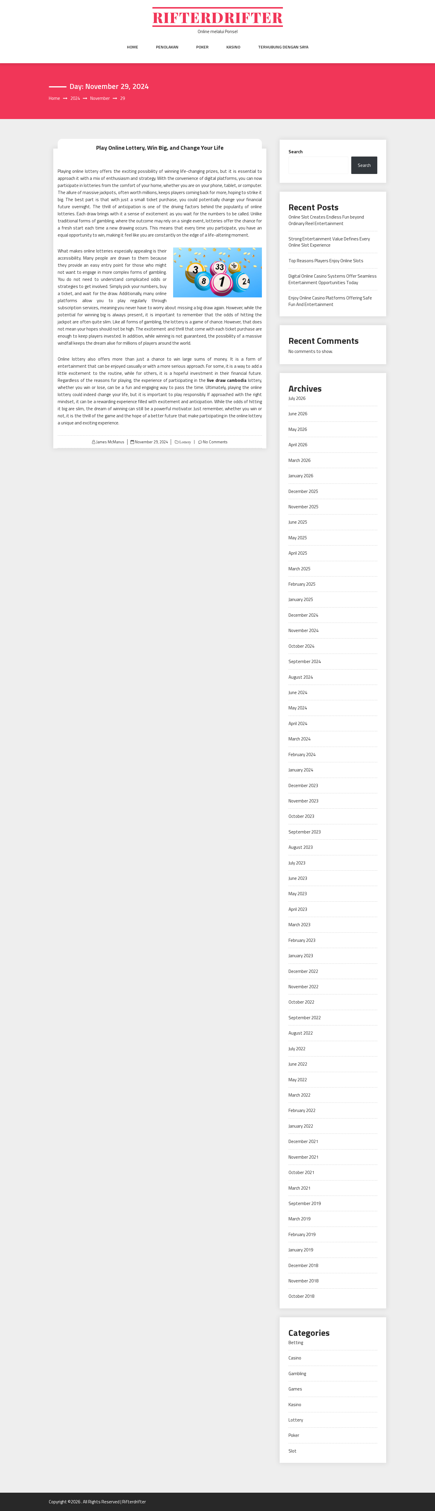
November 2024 (303, 630)
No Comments (215, 442)
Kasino (233, 47)
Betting (296, 1342)
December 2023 (303, 785)
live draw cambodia (226, 380)
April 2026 (298, 444)
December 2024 (303, 615)
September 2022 (305, 1017)
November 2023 (303, 800)
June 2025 (298, 522)
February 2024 (302, 754)
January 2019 (301, 1249)
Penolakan (167, 47)
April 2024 (298, 723)
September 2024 (305, 661)
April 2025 (298, 553)
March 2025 (299, 568)
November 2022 (303, 986)
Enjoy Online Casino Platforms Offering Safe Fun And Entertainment (330, 300)
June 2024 (298, 692)
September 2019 (305, 1203)
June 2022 (298, 1064)
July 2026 (297, 398)
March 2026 (299, 460)
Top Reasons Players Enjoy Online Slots (326, 260)
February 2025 (302, 584)
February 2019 (302, 1234)
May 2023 (298, 893)
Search (296, 152)
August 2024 (301, 677)
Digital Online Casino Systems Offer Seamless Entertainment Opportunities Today (333, 279)
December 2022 (303, 971)
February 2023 (302, 940)
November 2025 (303, 506)
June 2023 (298, 878)
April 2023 (298, 909)
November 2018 (303, 1280)
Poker (202, 47)
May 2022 (298, 1079)
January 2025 (301, 599)
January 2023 (301, 955)
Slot (293, 1451)
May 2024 (298, 707)
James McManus (110, 442)
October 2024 (301, 646)
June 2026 (298, 413)
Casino (295, 1357)
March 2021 (299, 1188)
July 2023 (297, 862)
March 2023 (299, 924)
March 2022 (299, 1095)
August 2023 (301, 847)
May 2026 (298, 429)
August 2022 (301, 1033)
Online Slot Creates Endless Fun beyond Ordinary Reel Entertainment (326, 220)
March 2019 (299, 1218)
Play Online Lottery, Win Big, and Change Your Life (159, 147)
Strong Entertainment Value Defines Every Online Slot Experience (329, 241)
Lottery (184, 442)
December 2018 (303, 1265)
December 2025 (303, 491)
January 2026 (301, 475)
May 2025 (298, 537)
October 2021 (301, 1172)
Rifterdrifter (217, 17)
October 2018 (301, 1296)
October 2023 (301, 816)
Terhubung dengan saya (283, 47)
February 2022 (302, 1110)
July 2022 (297, 1048)
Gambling (297, 1373)
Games (295, 1388)
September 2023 (305, 831)
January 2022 (301, 1126)
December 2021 (303, 1141)
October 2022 (301, 1002)
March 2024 (299, 738)
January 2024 (301, 769)
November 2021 (303, 1157)
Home (132, 47)
